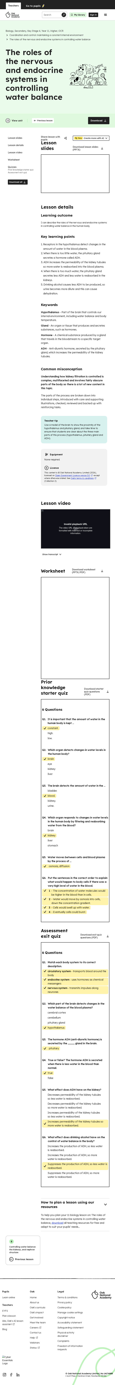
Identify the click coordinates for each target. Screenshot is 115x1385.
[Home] (12, 15)
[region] (75, 174)
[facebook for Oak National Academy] (11, 1374)
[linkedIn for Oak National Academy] (18, 1374)
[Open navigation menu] (105, 14)
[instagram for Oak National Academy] (4, 1374)
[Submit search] (64, 15)
